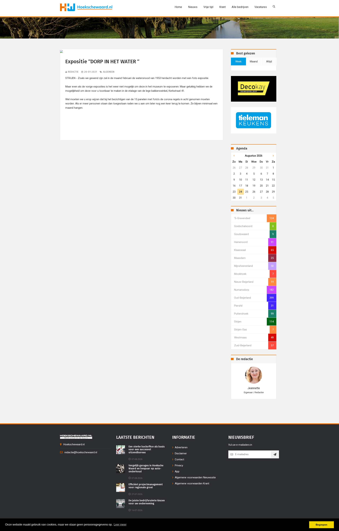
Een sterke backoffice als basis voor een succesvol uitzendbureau (147, 449)
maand (254, 61)
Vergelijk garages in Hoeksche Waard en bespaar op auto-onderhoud (146, 468)
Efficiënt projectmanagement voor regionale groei (146, 486)
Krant (222, 7)
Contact (179, 459)
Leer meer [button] (120, 524)
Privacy (179, 465)
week (238, 61)
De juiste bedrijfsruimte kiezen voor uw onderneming (147, 502)
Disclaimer (181, 453)
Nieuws (192, 7)
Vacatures (260, 7)
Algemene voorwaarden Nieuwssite (195, 477)
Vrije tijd (208, 7)
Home (178, 7)
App (177, 471)
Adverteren (181, 447)
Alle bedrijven (240, 7)
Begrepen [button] (321, 524)
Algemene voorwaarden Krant (192, 483)
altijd (269, 61)
